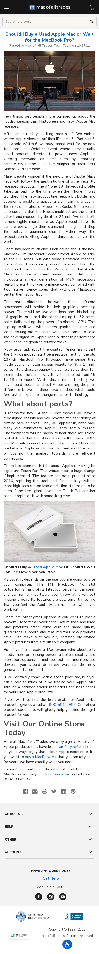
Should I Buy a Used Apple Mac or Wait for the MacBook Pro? (50, 37)
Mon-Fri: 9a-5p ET (50, 887)
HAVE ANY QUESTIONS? (50, 871)
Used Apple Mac (47, 567)
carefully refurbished (74, 746)
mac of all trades (53, 936)
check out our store (54, 774)
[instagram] (50, 896)
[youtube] (62, 896)
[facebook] (38, 896)
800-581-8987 (62, 704)
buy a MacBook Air (40, 756)
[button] (67, 944)
